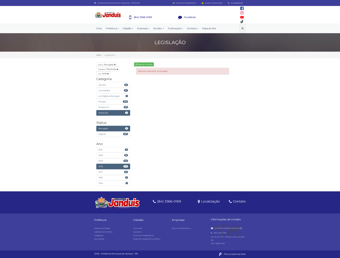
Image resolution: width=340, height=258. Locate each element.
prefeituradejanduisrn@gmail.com (234, 228)
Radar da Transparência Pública (146, 239)
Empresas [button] (142, 28)
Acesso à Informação (213, 3)
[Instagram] (242, 12)
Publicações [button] (175, 28)
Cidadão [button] (127, 28)
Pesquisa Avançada (144, 64)
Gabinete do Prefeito (103, 232)
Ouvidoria (137, 232)
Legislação (98, 235)
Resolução (107, 69)
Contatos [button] (192, 28)
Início (99, 28)
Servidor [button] (158, 28)
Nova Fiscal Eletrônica (181, 228)
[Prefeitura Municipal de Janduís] (108, 15)
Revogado (106, 64)
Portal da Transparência (185, 3)
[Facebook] (242, 8)
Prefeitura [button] (111, 28)
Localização (210, 201)
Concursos (137, 228)
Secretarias (99, 239)
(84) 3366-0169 (168, 201)
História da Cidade (102, 228)
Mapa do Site (209, 28)
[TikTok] (241, 21)
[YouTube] (242, 17)
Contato (239, 201)
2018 (102, 74)
